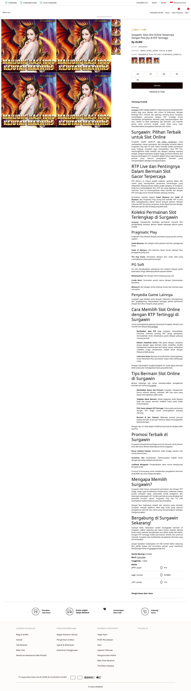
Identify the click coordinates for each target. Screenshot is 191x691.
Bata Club (20, 650)
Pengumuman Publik (106, 655)
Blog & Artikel (22, 634)
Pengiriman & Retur (65, 639)
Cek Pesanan (21, 645)
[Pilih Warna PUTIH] (134, 60)
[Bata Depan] (95, 10)
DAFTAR (163, 3)
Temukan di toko (157, 92)
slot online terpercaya (167, 142)
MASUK (154, 3)
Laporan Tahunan (105, 650)
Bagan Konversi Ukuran (67, 634)
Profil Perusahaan (105, 639)
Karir (99, 645)
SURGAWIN (142, 47)
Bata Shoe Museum (106, 660)
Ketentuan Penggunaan (67, 650)
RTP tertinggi (153, 327)
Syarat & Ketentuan (65, 645)
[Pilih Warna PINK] (156, 60)
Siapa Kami (102, 634)
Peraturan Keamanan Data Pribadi (31, 655)
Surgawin (135, 110)
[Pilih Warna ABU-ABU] (149, 60)
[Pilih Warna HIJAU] (142, 60)
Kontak (19, 639)
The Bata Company (105, 665)
